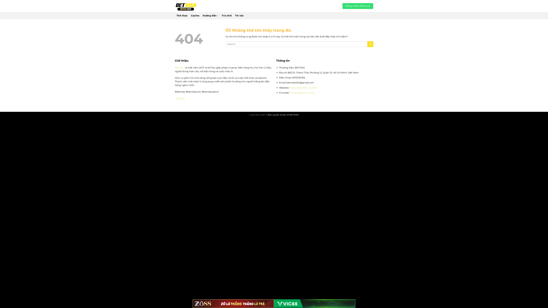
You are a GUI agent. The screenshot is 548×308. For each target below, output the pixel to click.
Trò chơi (227, 15)
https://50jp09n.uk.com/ (303, 87)
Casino (195, 15)
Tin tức (239, 15)
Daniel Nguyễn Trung (302, 92)
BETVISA (180, 67)
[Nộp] (370, 44)
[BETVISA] (186, 6)
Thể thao (182, 15)
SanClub (180, 98)
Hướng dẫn (209, 15)
